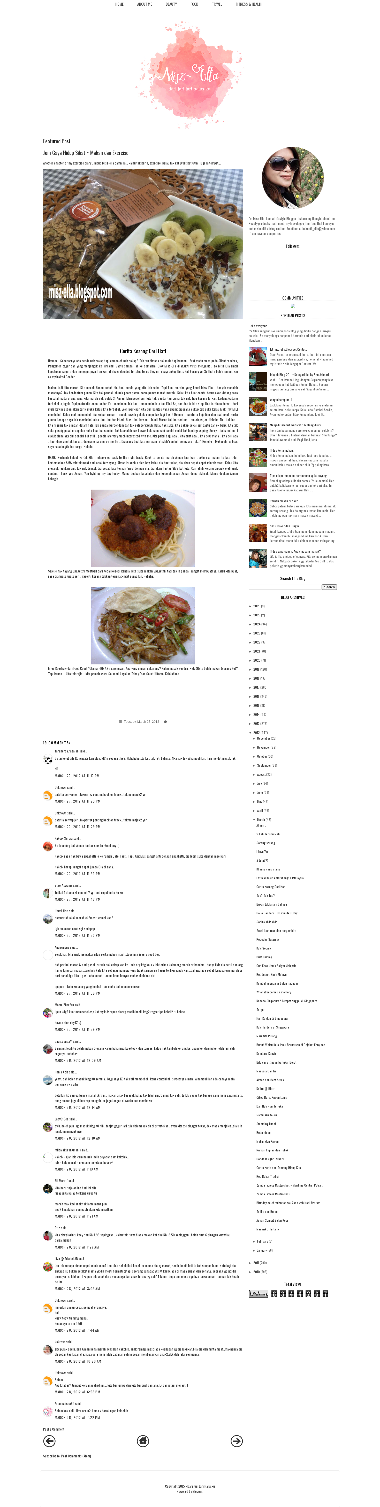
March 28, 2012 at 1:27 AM (77, 1247)
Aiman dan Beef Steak (270, 1080)
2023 (256, 633)
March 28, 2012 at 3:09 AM (77, 1288)
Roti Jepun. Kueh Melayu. (271, 974)
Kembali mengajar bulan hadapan (277, 983)
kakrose (60, 1341)
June (260, 792)
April (260, 810)
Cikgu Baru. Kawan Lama (271, 1097)
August (261, 774)
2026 (256, 606)
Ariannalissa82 (64, 1403)
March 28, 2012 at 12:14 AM (78, 1107)
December (263, 738)
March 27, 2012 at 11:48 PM (78, 899)
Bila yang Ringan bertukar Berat (276, 1062)
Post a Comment (53, 1429)
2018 (256, 678)
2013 (256, 723)
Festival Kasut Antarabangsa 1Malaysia (280, 878)
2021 (256, 651)
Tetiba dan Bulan (267, 1211)
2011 (256, 1262)
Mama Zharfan (64, 1004)
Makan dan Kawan (267, 1141)
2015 (256, 705)
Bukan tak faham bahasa (271, 904)
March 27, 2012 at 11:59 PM (78, 993)
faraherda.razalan (67, 751)
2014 (256, 714)
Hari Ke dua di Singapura (272, 1018)
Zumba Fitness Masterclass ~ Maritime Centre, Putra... (289, 1185)
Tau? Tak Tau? (265, 895)
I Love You (262, 851)
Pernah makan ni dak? (284, 501)
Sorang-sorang (265, 843)
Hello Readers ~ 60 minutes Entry (277, 913)
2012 (256, 732)
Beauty (171, 4)
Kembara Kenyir (266, 1053)
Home (119, 4)
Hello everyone (258, 326)
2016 (256, 696)
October (262, 756)
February (262, 1241)
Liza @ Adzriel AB (66, 1258)
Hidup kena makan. (282, 450)
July (259, 783)
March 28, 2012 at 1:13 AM (77, 1169)
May (259, 801)
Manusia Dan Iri (266, 1071)
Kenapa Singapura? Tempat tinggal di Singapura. (287, 1001)
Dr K (57, 1227)
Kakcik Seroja (64, 838)
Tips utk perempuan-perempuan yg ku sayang (298, 475)
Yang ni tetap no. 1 (281, 399)
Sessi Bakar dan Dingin (284, 526)
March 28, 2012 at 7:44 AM (77, 1330)
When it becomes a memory (273, 992)
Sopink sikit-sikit (266, 922)
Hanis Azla (61, 1071)
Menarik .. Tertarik (267, 1229)
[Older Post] (237, 1445)
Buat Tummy (264, 957)
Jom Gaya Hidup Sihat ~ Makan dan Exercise (85, 152)
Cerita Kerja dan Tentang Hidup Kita (278, 1167)
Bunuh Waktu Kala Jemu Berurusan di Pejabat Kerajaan (290, 1044)
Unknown (60, 787)
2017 (256, 687)
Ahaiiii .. (261, 825)
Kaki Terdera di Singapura (272, 1027)
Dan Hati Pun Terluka (269, 1106)
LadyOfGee (62, 1118)
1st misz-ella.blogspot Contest (288, 349)
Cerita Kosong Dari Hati (270, 886)
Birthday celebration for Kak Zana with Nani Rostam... (289, 1202)
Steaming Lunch (266, 1123)
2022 (257, 642)
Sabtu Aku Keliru (266, 1115)
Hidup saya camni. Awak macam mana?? (295, 551)
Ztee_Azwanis (63, 885)
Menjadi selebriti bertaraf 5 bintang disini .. (296, 425)
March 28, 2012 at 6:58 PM (78, 1391)
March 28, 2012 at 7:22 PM (77, 1417)
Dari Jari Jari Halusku (201, 1486)
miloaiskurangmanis (68, 1149)
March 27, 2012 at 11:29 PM (78, 801)
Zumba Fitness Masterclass (273, 1194)
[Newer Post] (49, 1445)
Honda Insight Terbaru (270, 1159)
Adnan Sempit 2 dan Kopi (272, 1220)
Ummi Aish (61, 910)
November (263, 747)
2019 (256, 669)
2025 (256, 615)
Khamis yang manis (268, 869)
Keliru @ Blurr (265, 1088)
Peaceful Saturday (267, 939)
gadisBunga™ (63, 1041)
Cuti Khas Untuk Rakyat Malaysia (276, 965)
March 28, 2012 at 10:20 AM (78, 1361)
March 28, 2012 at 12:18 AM (78, 1138)
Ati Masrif (61, 1180)
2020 (257, 660)
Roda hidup (263, 1132)
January (262, 1250)
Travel (217, 4)
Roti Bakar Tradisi (267, 1176)
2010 (256, 1271)
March (261, 819)
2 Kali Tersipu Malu (268, 834)
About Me (144, 4)
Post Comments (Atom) (76, 1455)
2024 (257, 624)
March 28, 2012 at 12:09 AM (78, 1060)
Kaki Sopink (263, 948)
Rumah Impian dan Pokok (272, 1150)
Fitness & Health (249, 4)
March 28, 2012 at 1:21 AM (77, 1216)
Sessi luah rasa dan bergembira (276, 930)
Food (194, 4)
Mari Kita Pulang (266, 1036)
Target (260, 1009)
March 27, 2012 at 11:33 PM (78, 873)
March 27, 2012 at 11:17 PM (77, 775)
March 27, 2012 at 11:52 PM (78, 935)
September (264, 765)
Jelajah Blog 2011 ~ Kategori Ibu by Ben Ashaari (299, 374)
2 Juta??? (262, 860)
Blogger (197, 1491)
